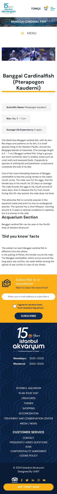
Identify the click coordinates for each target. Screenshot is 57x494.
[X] (27, 480)
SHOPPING (28, 408)
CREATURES (28, 398)
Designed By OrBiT (28, 471)
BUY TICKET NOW (28, 487)
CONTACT (28, 438)
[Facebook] (21, 480)
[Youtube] (44, 480)
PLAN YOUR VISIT (28, 393)
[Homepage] (8, 8)
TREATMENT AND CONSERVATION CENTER (28, 418)
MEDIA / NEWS (28, 423)
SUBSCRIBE (28, 316)
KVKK (28, 446)
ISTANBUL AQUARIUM (28, 388)
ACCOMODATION (28, 413)
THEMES (28, 403)
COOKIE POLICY (28, 455)
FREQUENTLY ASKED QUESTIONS (28, 442)
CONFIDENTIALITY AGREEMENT (28, 451)
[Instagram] (38, 480)
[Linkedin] (33, 480)
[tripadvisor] (14, 480)
